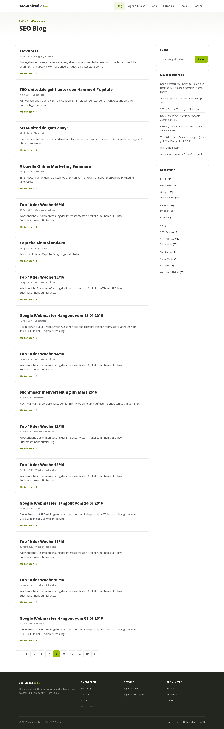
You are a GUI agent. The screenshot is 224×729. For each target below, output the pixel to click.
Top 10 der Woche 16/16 (42, 204)
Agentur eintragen (134, 694)
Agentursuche (136, 6)
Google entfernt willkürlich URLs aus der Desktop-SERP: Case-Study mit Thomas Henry (182, 87)
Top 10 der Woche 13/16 (42, 426)
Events (163, 178)
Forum (170, 688)
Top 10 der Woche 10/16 (42, 579)
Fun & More (41, 248)
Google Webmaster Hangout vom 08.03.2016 (61, 618)
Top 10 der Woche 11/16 (42, 541)
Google (164, 192)
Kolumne (165, 217)
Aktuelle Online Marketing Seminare (55, 166)
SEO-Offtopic (167, 238)
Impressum (173, 694)
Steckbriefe (166, 244)
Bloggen (38, 56)
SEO (162, 225)
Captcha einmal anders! (42, 243)
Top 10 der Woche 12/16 (42, 464)
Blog (119, 6)
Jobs (154, 6)
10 (71, 654)
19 (87, 654)
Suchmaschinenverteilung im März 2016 (58, 392)
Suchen (201, 59)
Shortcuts (38, 94)
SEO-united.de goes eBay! (44, 127)
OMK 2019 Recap (169, 147)
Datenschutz (174, 700)
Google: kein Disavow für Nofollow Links (182, 154)
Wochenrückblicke (45, 209)
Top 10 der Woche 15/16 (42, 277)
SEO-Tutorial (88, 706)
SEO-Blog (86, 688)
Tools (183, 6)
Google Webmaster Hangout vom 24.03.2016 (61, 503)
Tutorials (168, 6)
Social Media (167, 258)
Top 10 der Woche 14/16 (42, 353)
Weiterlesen (27, 73)
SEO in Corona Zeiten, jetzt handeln (179, 109)
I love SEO (29, 51)
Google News (167, 197)
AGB (202, 722)
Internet (49, 56)
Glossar (197, 6)
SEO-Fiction (166, 232)
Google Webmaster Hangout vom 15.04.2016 (61, 315)
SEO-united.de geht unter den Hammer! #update (66, 89)
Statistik (164, 265)
